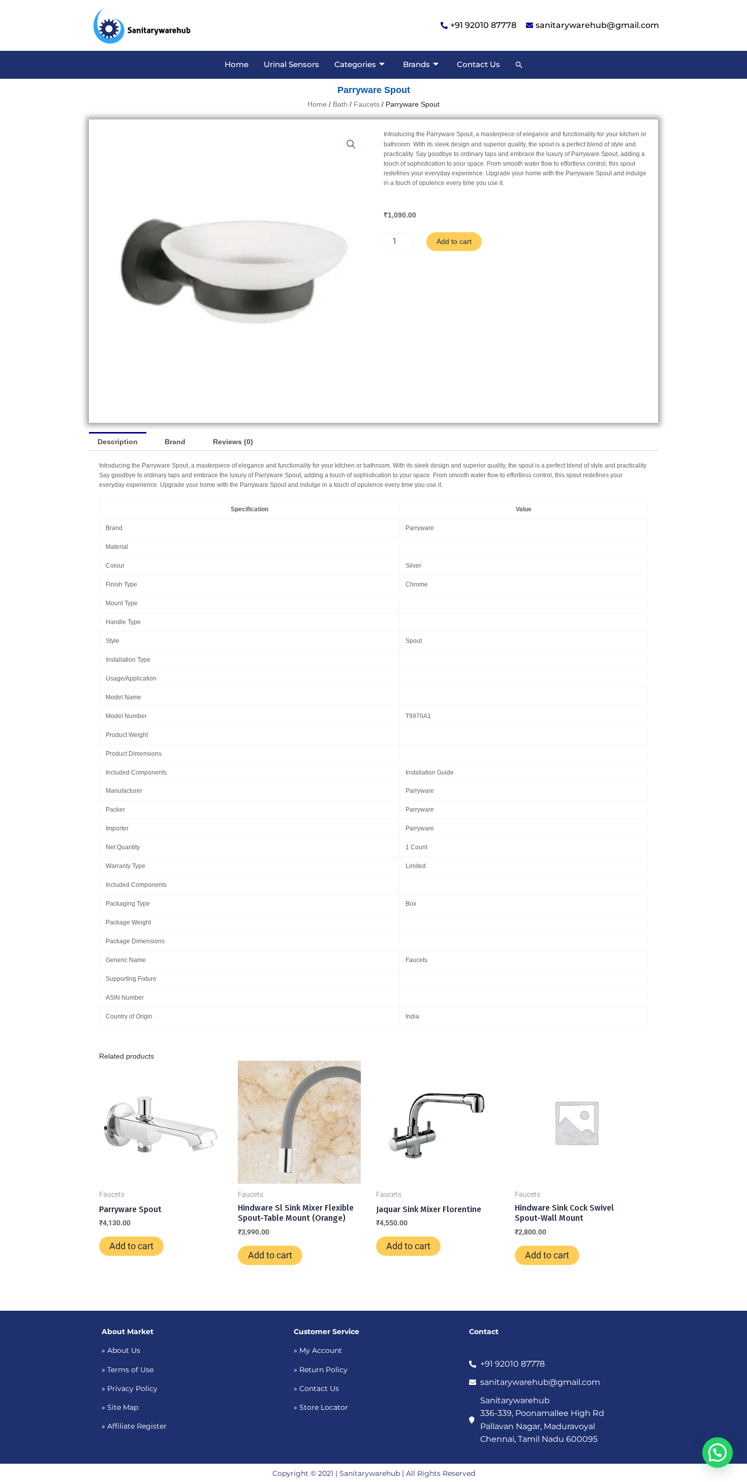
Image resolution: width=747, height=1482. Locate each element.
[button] (519, 65)
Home (236, 64)
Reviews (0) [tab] (233, 442)
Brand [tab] (175, 442)
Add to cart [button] (131, 1246)
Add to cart (454, 241)
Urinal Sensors (291, 64)
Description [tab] (118, 442)
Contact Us (478, 64)
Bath (340, 104)
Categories (355, 64)
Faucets (367, 104)
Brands (416, 64)
